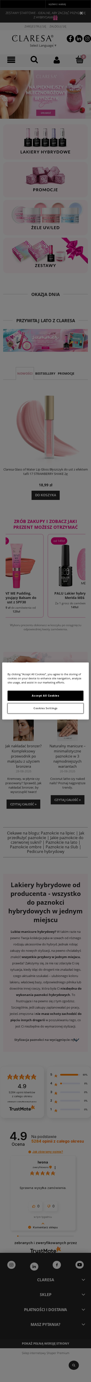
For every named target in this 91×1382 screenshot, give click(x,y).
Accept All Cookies (45, 696)
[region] (45, 690)
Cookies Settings (45, 708)
